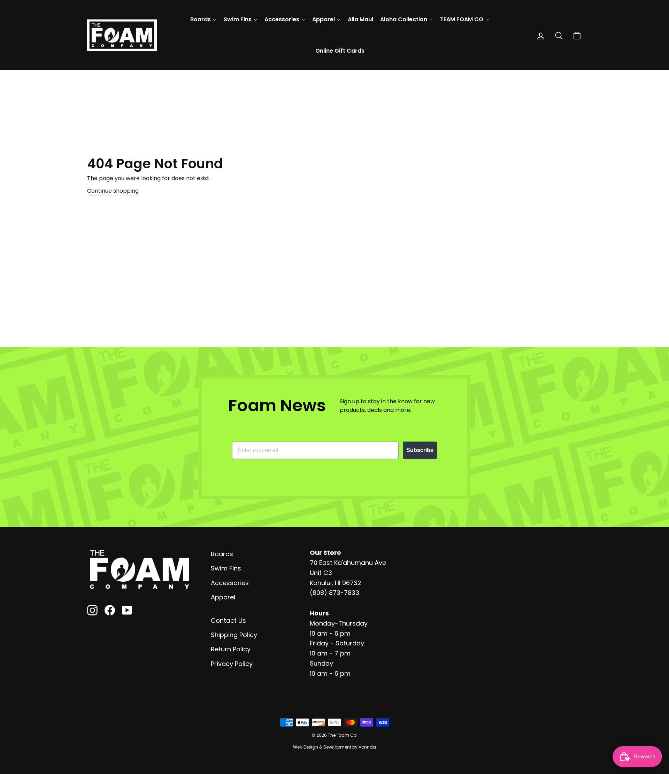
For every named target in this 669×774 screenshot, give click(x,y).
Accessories (230, 582)
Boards (222, 554)
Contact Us (228, 620)
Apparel (223, 597)
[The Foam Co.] (139, 569)
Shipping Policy (234, 634)
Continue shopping (113, 191)
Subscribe (419, 450)
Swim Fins (226, 568)
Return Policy (231, 649)
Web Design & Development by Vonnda (334, 747)
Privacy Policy (232, 663)
